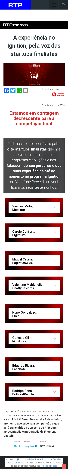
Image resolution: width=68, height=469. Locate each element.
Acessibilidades (49, 466)
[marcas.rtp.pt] (14, 26)
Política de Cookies (51, 459)
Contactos (11, 459)
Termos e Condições (13, 462)
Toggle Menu (53, 5)
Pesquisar (63, 5)
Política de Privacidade (29, 459)
